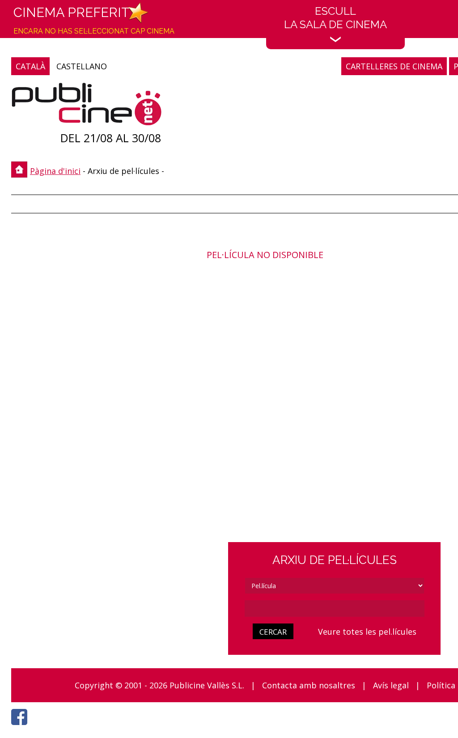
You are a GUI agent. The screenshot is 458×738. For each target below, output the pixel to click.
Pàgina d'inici (55, 170)
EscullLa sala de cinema (335, 17)
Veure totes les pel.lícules (367, 631)
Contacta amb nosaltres (308, 685)
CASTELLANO (81, 66)
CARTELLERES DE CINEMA (394, 66)
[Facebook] (21, 727)
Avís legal (391, 685)
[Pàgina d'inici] (86, 106)
